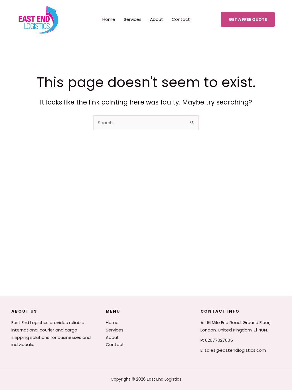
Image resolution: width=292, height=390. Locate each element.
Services (132, 19)
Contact (181, 19)
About (156, 19)
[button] (248, 19)
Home (108, 19)
